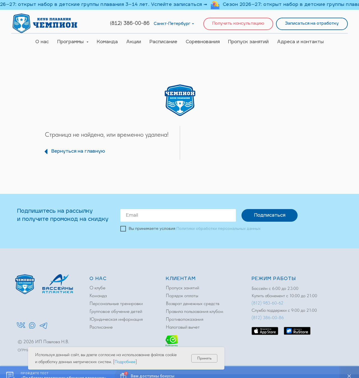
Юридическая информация (116, 319)
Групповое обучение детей (115, 311)
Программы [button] (71, 42)
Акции (133, 42)
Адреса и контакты (300, 42)
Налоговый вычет (183, 327)
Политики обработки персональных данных (218, 229)
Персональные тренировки (116, 303)
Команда (107, 42)
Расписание (163, 42)
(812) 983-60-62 (268, 303)
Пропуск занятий (248, 42)
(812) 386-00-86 (129, 23)
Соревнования (203, 42)
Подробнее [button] (124, 361)
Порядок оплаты (182, 295)
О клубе (97, 287)
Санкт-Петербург (172, 24)
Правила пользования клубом (194, 311)
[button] (238, 24)
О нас (42, 42)
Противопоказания (184, 319)
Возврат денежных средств (192, 303)
